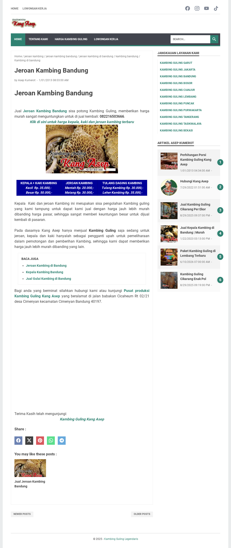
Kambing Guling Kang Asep (82, 419)
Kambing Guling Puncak (177, 103)
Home (14, 8)
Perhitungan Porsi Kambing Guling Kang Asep (195, 159)
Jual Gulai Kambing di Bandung (48, 278)
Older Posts (142, 514)
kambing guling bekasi (176, 130)
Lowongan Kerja (35, 8)
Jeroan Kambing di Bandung (46, 265)
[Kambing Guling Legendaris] (24, 24)
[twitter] (29, 440)
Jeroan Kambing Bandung (45, 111)
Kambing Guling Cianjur (177, 90)
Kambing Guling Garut (176, 62)
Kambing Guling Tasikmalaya (180, 123)
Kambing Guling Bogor (176, 83)
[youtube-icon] (206, 8)
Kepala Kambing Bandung (44, 272)
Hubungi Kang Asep (194, 181)
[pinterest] (40, 440)
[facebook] (18, 440)
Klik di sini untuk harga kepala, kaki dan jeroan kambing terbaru (82, 122)
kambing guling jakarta (177, 69)
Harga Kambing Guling (71, 39)
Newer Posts (22, 514)
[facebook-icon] (187, 8)
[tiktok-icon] (216, 8)
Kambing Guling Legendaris (121, 539)
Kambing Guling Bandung (178, 76)
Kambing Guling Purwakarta (181, 110)
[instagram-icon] (197, 8)
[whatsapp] (51, 440)
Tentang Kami (38, 39)
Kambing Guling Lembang (178, 96)
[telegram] (62, 440)
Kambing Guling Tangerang (179, 117)
